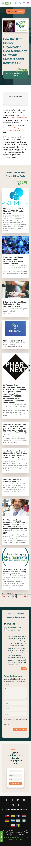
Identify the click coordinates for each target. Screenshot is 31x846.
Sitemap (19, 840)
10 (25, 596)
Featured (22, 576)
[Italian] (24, 821)
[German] (7, 821)
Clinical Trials (23, 459)
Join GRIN (1, 837)
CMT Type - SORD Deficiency (19, 537)
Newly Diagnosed (13, 310)
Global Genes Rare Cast (18, 118)
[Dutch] (24, 816)
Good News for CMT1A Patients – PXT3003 (12, 480)
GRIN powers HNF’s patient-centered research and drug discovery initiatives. (14, 571)
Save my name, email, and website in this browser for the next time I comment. (15, 722)
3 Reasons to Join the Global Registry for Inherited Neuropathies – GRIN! (15, 304)
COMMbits (22, 835)
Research (20, 11)
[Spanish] (13, 816)
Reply (24, 669)
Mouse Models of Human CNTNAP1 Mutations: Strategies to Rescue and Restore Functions (13, 260)
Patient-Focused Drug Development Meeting (11, 129)
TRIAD (10, 219)
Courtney (11, 74)
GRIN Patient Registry (9, 577)
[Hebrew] (18, 821)
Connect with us (11, 837)
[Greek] (13, 821)
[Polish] (13, 826)
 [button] (28, 3)
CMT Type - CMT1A (12, 217)
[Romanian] (18, 826)
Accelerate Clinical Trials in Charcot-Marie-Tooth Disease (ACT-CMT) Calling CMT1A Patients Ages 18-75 (15, 454)
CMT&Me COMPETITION (12, 341)
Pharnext (20, 217)
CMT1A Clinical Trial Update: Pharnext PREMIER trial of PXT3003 (14, 211)
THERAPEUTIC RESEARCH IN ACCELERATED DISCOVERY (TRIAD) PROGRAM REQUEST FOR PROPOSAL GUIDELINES (14, 427)
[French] (18, 816)
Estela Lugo (8, 215)
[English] (7, 816)
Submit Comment (20, 729)
